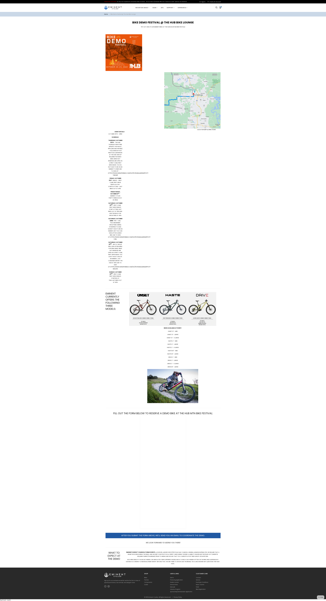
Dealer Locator (174, 582)
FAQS (197, 587)
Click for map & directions (206, 129)
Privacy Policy (178, 597)
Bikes (145, 577)
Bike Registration (201, 589)
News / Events (200, 584)
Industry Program (175, 589)
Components (148, 582)
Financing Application (176, 580)
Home (106, 14)
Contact (198, 577)
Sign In (203, 2)
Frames (146, 580)
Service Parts (174, 584)
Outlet (146, 584)
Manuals (172, 587)
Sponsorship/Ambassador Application (181, 591)
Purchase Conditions (202, 582)
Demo (172, 577)
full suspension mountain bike (130, 1)
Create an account (215, 2)
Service (198, 580)
